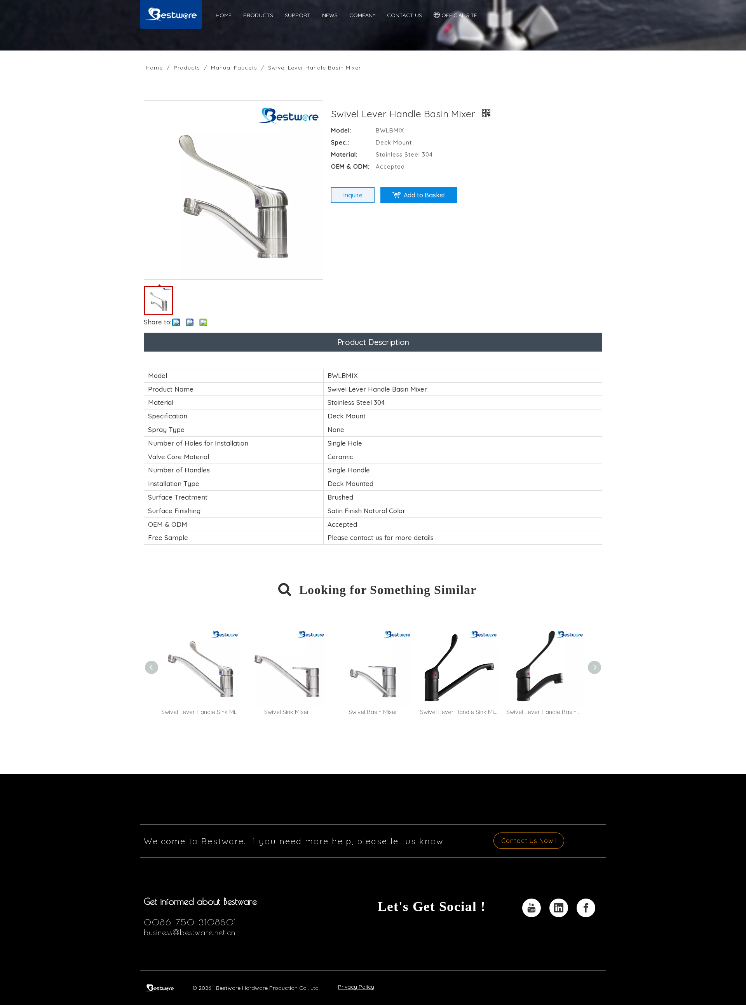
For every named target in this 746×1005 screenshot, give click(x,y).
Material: (344, 154)
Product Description (373, 342)
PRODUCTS (258, 15)
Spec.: (340, 142)
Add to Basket (424, 195)
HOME (224, 15)
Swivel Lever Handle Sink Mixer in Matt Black (459, 712)
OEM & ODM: (350, 166)
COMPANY (362, 15)
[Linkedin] (558, 908)
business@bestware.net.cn (189, 932)
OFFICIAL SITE (458, 15)
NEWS (330, 15)
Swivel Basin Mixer (373, 712)
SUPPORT (297, 15)
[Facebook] (586, 908)
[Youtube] (531, 908)
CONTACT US (404, 15)
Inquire (353, 195)
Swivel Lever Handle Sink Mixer (200, 712)
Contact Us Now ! (529, 841)
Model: (341, 130)
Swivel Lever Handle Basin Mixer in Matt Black (545, 712)
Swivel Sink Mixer (286, 712)
